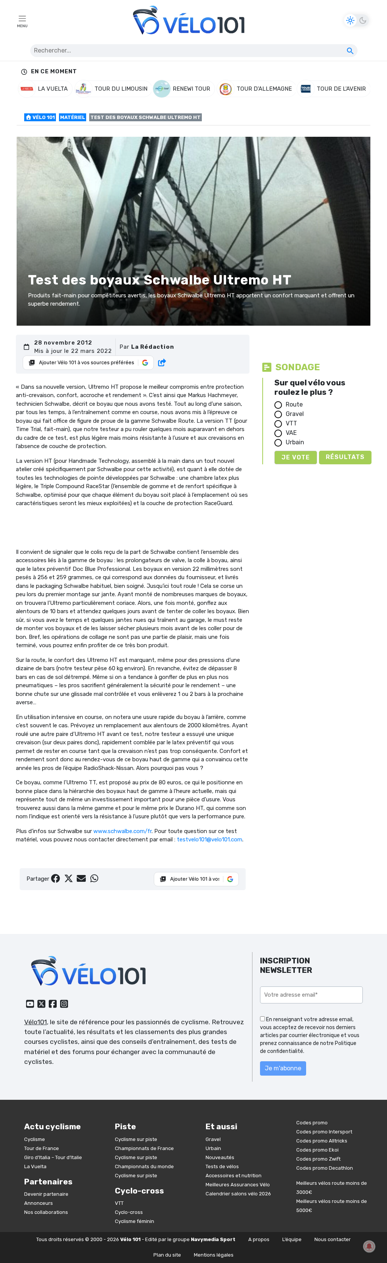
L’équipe (292, 1239)
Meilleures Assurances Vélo (238, 1184)
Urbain (295, 442)
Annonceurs (38, 1203)
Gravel (295, 413)
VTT (291, 423)
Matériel (72, 117)
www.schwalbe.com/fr (122, 831)
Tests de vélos (222, 1166)
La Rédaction (152, 346)
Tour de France (41, 1148)
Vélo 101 (43, 117)
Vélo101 (35, 1022)
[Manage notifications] (369, 1246)
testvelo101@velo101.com (209, 839)
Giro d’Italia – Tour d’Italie (53, 1157)
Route (294, 404)
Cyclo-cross (129, 1212)
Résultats (345, 457)
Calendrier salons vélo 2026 (238, 1194)
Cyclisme (34, 1139)
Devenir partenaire (46, 1194)
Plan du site (167, 1255)
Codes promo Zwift (318, 1159)
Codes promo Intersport (324, 1132)
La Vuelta (35, 1166)
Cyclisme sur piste (136, 1139)
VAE (291, 432)
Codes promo (312, 1122)
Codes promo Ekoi (317, 1150)
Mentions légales (214, 1255)
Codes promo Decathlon (324, 1168)
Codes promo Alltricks (321, 1141)
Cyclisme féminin (134, 1221)
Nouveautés (220, 1157)
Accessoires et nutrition (234, 1175)
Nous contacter (332, 1239)
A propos (258, 1239)
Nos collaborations (46, 1212)
